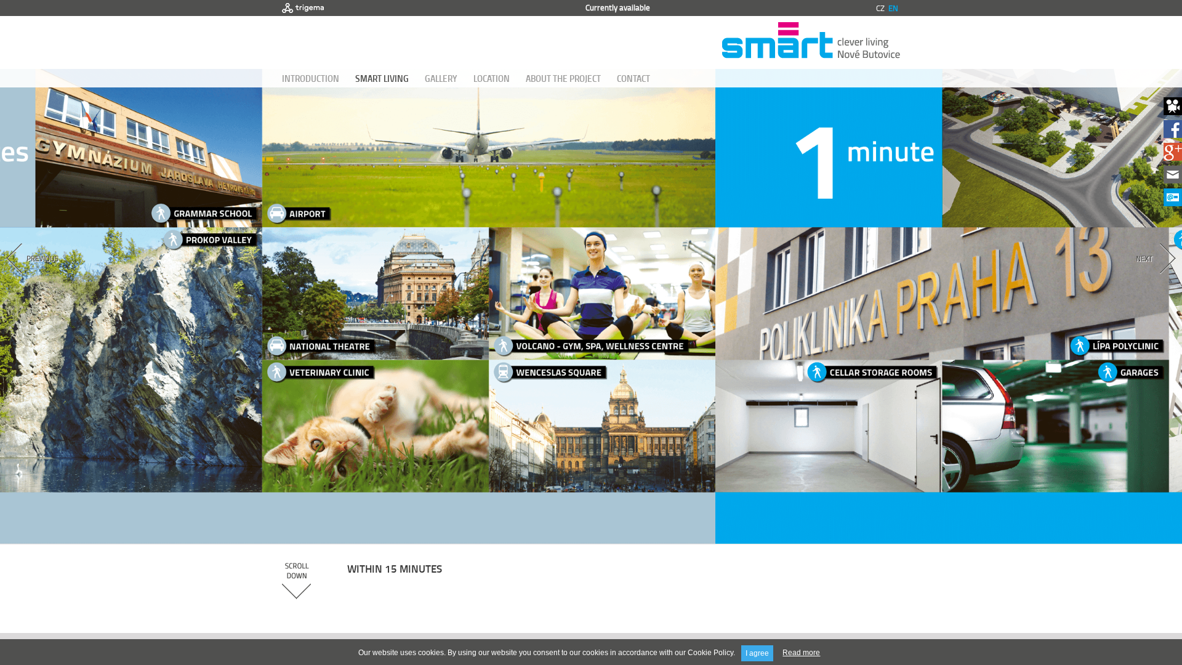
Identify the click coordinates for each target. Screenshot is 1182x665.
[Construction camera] (1173, 112)
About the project (563, 78)
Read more (801, 653)
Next (1116, 280)
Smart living (382, 78)
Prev (66, 280)
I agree (757, 653)
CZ (880, 8)
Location (491, 78)
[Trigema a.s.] (303, 8)
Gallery (441, 78)
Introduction (310, 78)
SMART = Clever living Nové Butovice (810, 42)
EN (893, 8)
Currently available (617, 7)
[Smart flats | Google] (1173, 157)
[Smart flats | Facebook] (1173, 134)
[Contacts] (1173, 180)
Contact (633, 78)
